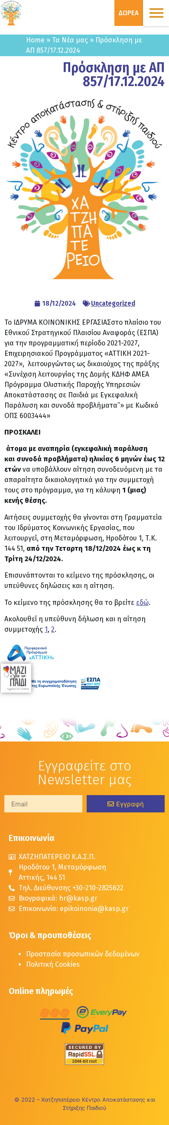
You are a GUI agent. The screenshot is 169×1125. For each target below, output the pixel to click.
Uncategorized (113, 303)
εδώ (142, 602)
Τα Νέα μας (70, 40)
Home (35, 40)
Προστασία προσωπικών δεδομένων (83, 954)
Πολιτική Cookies (53, 964)
